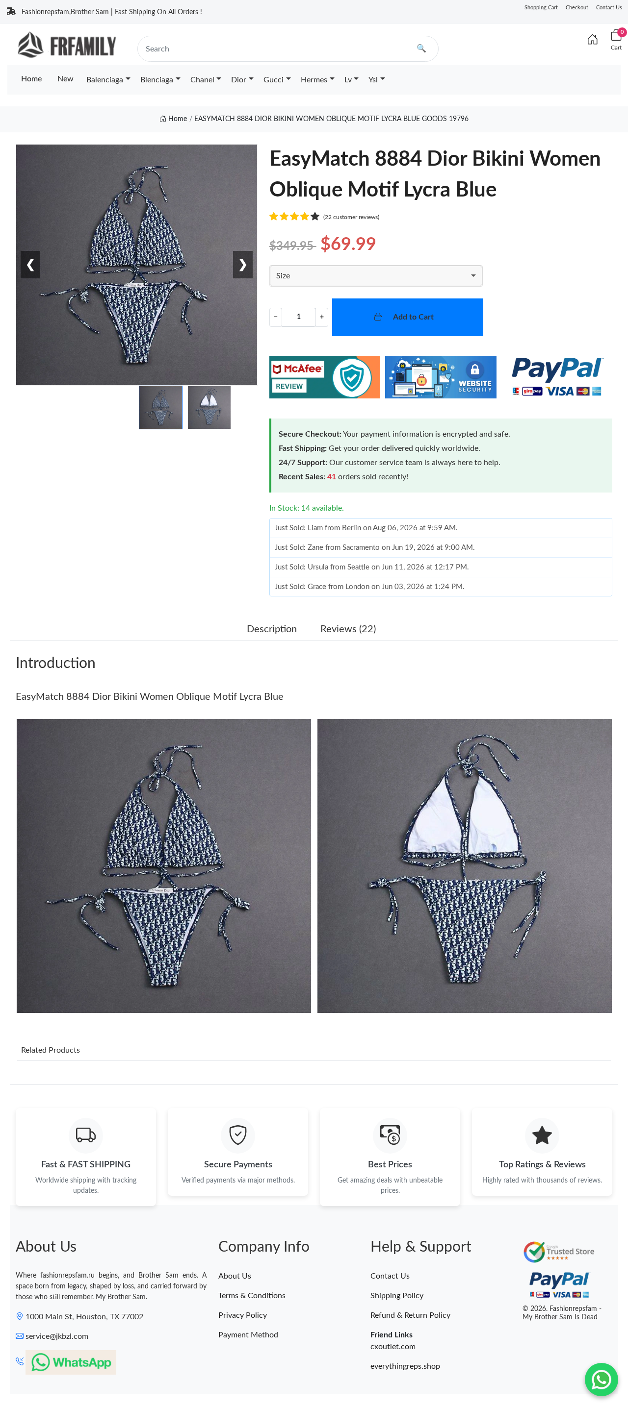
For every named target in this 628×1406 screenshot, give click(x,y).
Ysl (373, 80)
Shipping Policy (396, 1296)
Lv (348, 80)
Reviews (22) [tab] (348, 629)
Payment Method (248, 1335)
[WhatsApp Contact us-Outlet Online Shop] (601, 1379)
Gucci (273, 80)
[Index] (593, 40)
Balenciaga (104, 80)
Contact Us (609, 7)
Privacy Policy (242, 1315)
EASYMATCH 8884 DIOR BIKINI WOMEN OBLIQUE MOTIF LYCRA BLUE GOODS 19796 (331, 119)
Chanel (202, 80)
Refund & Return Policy (410, 1315)
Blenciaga (156, 80)
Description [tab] (272, 629)
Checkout (577, 7)
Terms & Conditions (252, 1296)
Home (31, 79)
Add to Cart (413, 317)
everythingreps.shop (405, 1366)
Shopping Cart (541, 7)
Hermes (314, 80)
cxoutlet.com (393, 1347)
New (65, 79)
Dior (238, 80)
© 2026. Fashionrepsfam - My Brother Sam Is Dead (562, 1313)
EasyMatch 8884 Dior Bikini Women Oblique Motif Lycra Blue (150, 697)
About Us (234, 1276)
